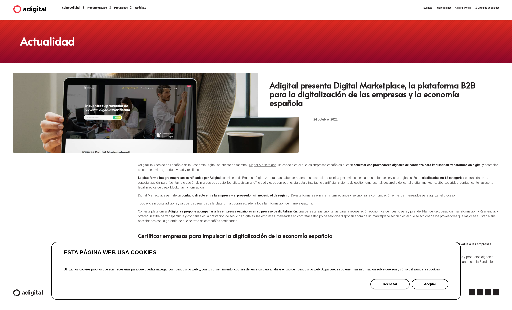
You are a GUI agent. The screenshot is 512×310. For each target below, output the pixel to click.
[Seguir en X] (472, 292)
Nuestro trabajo (97, 7)
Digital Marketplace (262, 165)
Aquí (325, 269)
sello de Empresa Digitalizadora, (253, 178)
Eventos (427, 7)
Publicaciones (444, 7)
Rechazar (390, 284)
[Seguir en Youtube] (496, 292)
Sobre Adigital (71, 7)
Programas (121, 7)
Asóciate (140, 7)
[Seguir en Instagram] (480, 292)
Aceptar (430, 284)
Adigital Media (463, 7)
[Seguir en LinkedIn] (488, 292)
